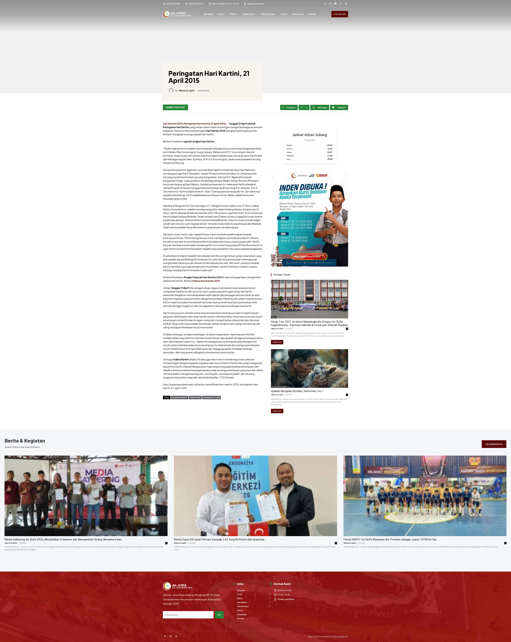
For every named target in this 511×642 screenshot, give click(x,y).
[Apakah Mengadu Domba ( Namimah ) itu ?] (309, 368)
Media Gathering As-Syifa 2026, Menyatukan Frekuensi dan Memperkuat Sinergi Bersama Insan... (64, 539)
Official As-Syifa (186, 91)
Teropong (195, 397)
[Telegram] (335, 4)
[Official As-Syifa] (171, 90)
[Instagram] (330, 4)
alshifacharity (179, 397)
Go (219, 615)
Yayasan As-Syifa (211, 397)
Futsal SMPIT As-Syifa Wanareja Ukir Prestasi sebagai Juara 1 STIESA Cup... (390, 539)
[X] (341, 4)
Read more (277, 342)
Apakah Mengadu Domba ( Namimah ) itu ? (297, 391)
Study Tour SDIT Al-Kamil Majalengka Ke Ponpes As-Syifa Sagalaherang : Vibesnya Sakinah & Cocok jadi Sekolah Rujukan (309, 323)
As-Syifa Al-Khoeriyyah (279, 387)
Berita (274, 317)
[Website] (346, 4)
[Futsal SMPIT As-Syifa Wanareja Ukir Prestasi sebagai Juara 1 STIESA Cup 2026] (424, 496)
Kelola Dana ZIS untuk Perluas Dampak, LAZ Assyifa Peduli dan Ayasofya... (220, 539)
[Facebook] (325, 4)
